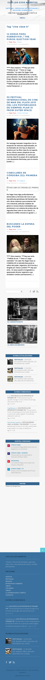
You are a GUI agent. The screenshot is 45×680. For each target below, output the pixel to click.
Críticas (19, 42)
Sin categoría (21, 181)
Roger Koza (12, 42)
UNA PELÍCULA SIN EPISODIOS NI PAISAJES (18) (19, 409)
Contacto (9, 595)
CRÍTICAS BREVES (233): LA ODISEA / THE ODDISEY (20, 423)
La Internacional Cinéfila (16, 593)
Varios (8, 590)
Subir (42, 550)
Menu (22, 18)
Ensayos (9, 581)
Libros (8, 586)
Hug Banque (11, 408)
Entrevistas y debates (14, 583)
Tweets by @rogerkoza (13, 486)
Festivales (25, 113)
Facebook (31, 291)
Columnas (10, 588)
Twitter (34, 291)
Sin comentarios (24, 44)
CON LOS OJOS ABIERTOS (23, 3)
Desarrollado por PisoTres (22, 675)
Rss (37, 291)
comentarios (23, 183)
